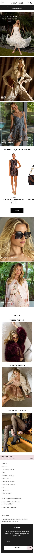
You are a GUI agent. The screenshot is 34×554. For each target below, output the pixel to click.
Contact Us (5, 490)
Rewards (4, 463)
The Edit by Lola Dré (8, 469)
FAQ (3, 487)
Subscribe (17, 547)
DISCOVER (19, 8)
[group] (17, 34)
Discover (17, 210)
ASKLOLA (30, 548)
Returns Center (6, 493)
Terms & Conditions (8, 475)
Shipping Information (8, 481)
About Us (4, 466)
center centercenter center (11, 154)
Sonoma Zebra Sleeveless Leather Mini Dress (13, 200)
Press (3, 472)
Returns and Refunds (8, 484)
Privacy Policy (6, 478)
